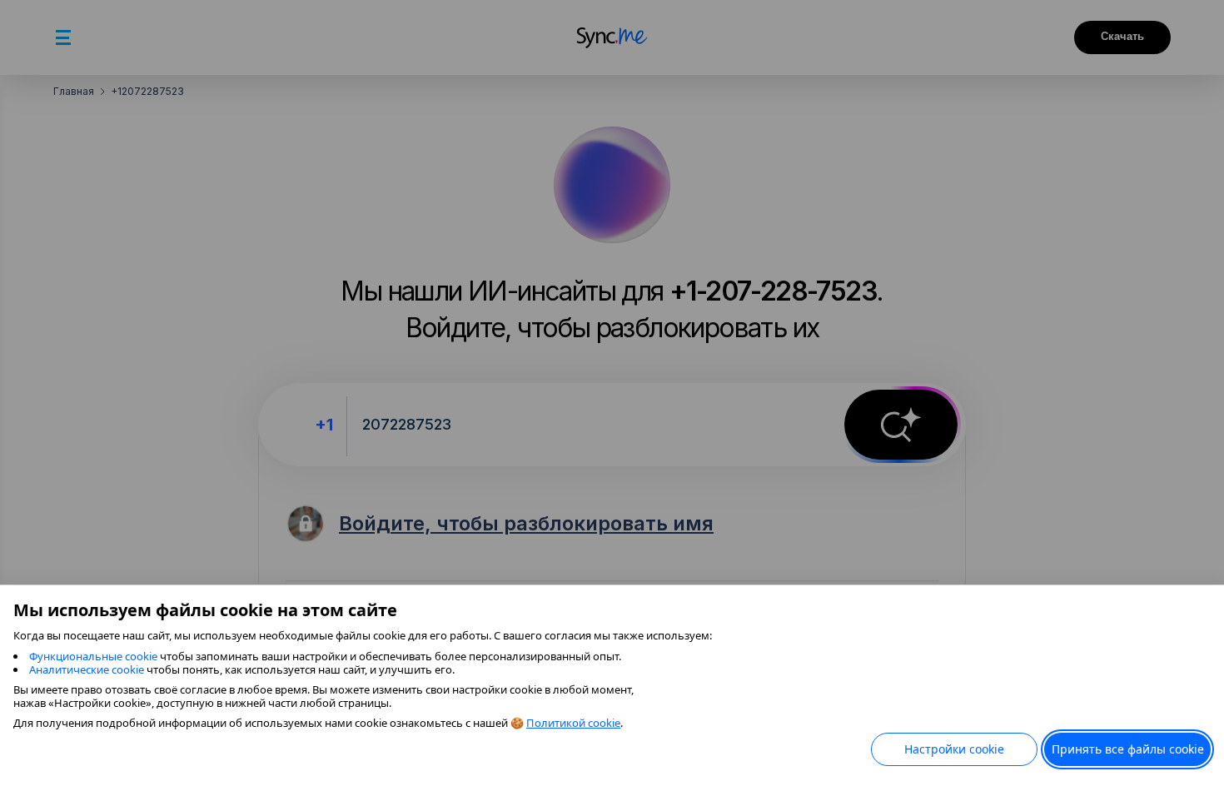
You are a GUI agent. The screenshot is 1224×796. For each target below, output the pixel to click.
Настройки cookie (954, 749)
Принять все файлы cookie (1128, 749)
